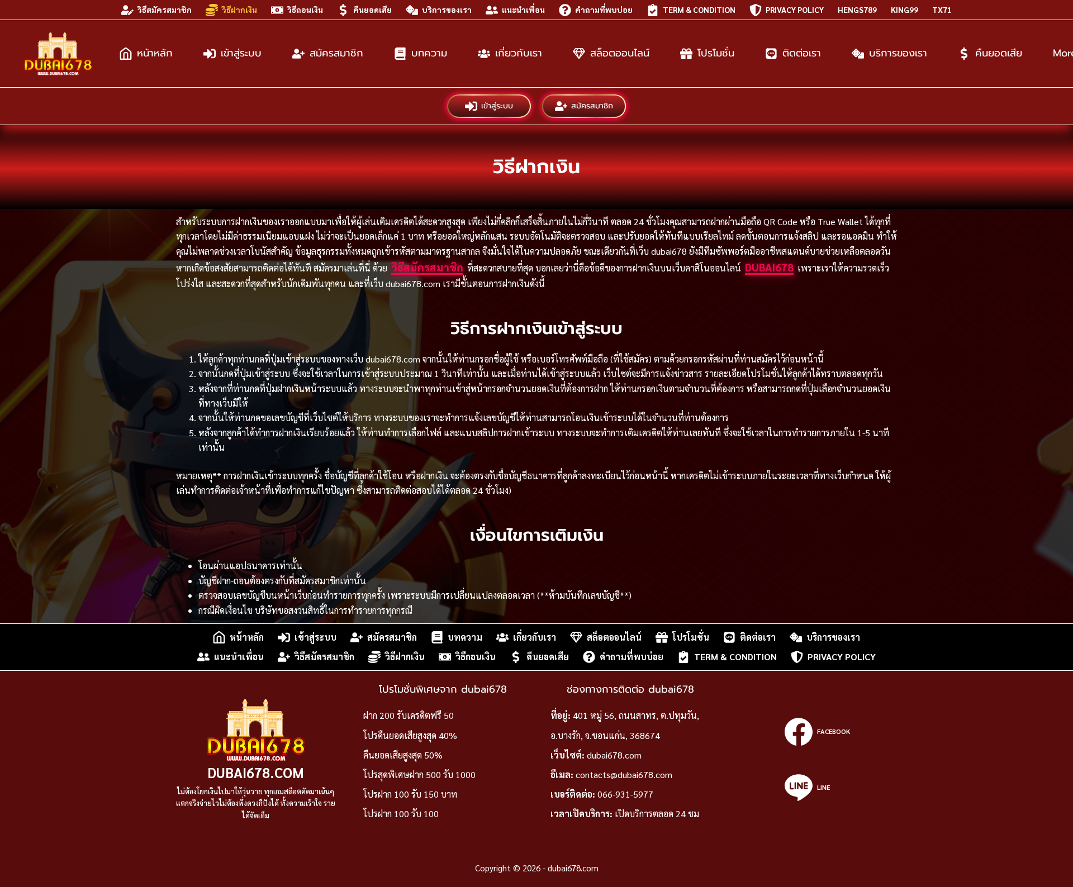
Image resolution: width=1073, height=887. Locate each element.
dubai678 (769, 267)
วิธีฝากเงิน (239, 9)
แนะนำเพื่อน (523, 9)
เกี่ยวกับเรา (518, 53)
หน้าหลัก (155, 53)
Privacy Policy (795, 9)
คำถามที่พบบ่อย (604, 9)
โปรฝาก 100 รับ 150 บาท (410, 794)
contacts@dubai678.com (624, 774)
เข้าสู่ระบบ (241, 53)
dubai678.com (255, 772)
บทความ (429, 53)
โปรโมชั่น (715, 53)
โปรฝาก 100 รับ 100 (401, 813)
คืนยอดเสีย (372, 9)
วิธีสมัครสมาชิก (164, 9)
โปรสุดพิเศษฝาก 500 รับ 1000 (419, 774)
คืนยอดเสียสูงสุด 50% (403, 755)
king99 (904, 9)
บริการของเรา (447, 9)
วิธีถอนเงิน (305, 9)
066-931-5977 (625, 794)
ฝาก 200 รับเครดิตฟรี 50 (408, 715)
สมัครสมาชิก (336, 53)
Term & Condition (699, 9)
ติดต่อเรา (801, 53)
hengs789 (857, 9)
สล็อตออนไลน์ (619, 53)
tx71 (942, 9)
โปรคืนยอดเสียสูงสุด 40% (410, 735)
